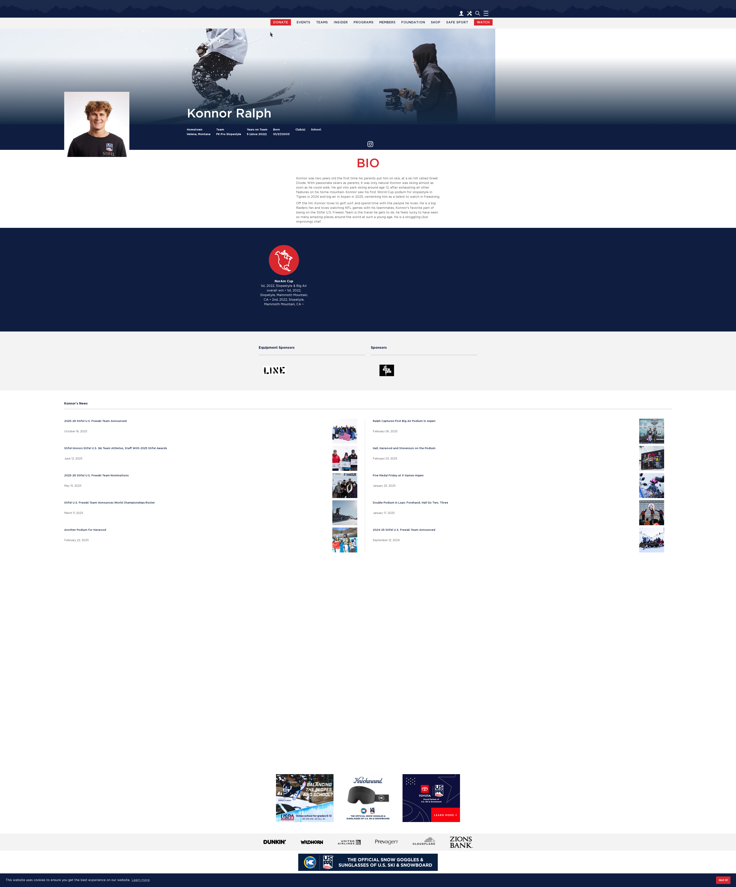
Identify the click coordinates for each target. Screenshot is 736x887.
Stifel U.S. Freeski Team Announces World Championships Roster (109, 502)
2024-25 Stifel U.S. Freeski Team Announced (404, 529)
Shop (435, 22)
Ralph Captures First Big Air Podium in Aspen (404, 421)
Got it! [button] (723, 880)
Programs (364, 22)
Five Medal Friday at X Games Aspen (398, 475)
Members (387, 22)
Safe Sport (457, 22)
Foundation (413, 22)
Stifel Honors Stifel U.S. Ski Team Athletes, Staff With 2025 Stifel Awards (115, 448)
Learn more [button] (141, 880)
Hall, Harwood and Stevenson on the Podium (404, 448)
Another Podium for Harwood (85, 529)
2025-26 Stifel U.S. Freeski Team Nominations (96, 475)
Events (303, 22)
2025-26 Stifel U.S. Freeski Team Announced (95, 421)
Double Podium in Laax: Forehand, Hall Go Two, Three (410, 502)
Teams (322, 22)
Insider (341, 22)
